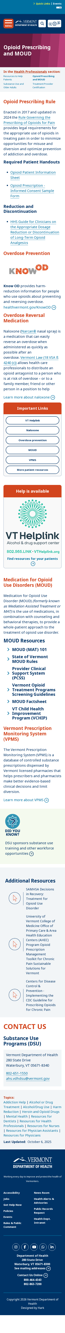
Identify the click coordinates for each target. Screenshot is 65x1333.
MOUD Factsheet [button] (29, 701)
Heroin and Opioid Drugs (40, 1112)
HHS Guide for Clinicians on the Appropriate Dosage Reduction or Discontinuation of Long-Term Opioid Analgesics (34, 232)
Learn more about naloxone (26, 397)
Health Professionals (30, 71)
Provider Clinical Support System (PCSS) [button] (29, 673)
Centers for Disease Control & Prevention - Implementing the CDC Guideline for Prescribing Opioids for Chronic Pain (41, 995)
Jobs (6, 1199)
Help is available (32, 491)
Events (57, 3)
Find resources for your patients (32, 502)
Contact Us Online (30, 1275)
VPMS (32, 460)
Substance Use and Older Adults (13, 85)
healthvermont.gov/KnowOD (27, 307)
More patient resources (32, 469)
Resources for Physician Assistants (32, 1130)
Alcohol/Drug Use (36, 1107)
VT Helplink (32, 420)
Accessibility (11, 1192)
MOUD (32, 450)
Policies (8, 1211)
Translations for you (55, 23)
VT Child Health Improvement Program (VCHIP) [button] (29, 713)
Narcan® (28, 331)
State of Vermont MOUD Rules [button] (30, 659)
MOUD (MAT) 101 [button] (29, 649)
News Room (41, 1192)
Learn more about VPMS (23, 799)
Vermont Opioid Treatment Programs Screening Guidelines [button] (33, 690)
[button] (8, 23)
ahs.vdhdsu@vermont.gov (28, 1078)
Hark (41, 1308)
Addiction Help (14, 1102)
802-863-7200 (32, 1284)
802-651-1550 (17, 1073)
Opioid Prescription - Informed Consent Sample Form (32, 190)
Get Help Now (12, 1204)
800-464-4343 (32, 1280)
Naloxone (32, 430)
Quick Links (43, 3)
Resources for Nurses (43, 1126)
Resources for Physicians (22, 1135)
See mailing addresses (29, 1268)
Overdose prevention (33, 440)
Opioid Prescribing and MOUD (43, 78)
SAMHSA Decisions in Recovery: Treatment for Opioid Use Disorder (40, 898)
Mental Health (17, 1116)
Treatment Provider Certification (43, 85)
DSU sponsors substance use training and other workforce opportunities (29, 848)
